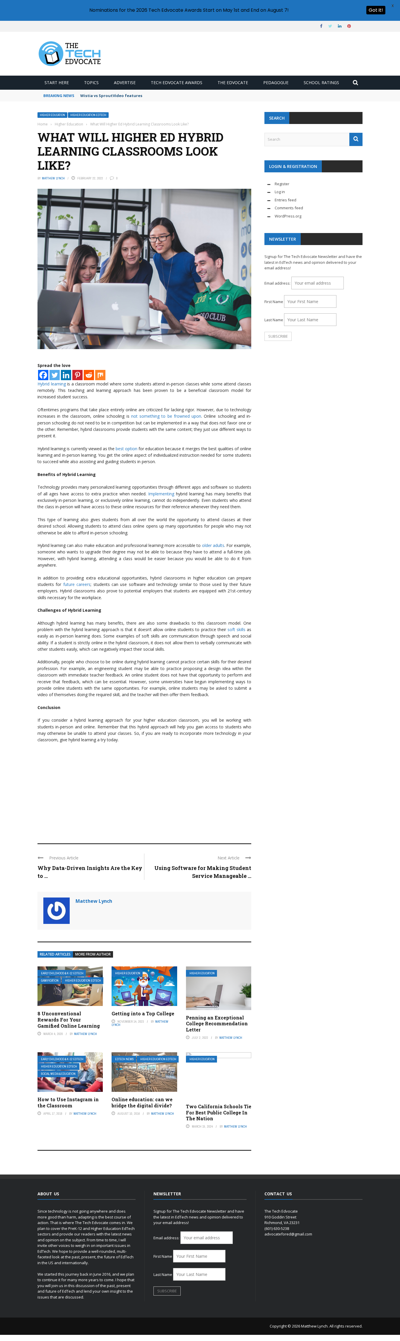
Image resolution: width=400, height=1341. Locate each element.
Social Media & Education (58, 1074)
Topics (91, 82)
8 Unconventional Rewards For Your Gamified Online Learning (68, 1019)
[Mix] (100, 375)
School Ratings (321, 82)
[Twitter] (54, 375)
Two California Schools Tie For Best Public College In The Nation (218, 1112)
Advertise (125, 82)
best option (125, 448)
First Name (273, 301)
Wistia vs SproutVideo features (111, 95)
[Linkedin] (66, 375)
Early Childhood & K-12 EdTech (62, 973)
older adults (212, 545)
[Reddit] (89, 375)
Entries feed (285, 200)
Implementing (161, 494)
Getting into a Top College (143, 1013)
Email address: (277, 283)
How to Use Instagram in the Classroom (68, 1102)
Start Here (57, 82)
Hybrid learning (51, 384)
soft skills (235, 629)
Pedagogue (275, 82)
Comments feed (289, 207)
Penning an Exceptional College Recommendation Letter (217, 1023)
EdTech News (124, 1059)
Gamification (50, 981)
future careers (75, 584)
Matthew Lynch (53, 178)
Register (282, 183)
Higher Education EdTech (88, 115)
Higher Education (52, 115)
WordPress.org (288, 216)
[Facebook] (43, 375)
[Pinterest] (77, 375)
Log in (280, 191)
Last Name (273, 319)
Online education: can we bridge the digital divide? (142, 1102)
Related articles (55, 954)
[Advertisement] (144, 790)
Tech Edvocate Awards (176, 82)
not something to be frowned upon (166, 416)
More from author (93, 954)
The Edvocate (233, 82)
